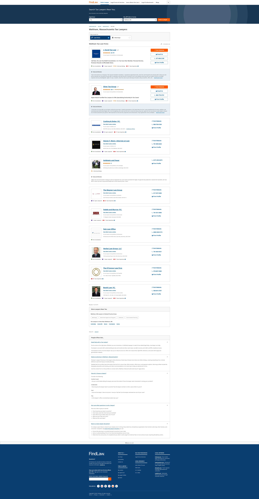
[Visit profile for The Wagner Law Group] (96, 194)
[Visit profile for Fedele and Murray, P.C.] (96, 213)
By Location (120, 470)
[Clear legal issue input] (121, 19)
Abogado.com (158, 467)
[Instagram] (109, 486)
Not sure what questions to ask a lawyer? (103, 405)
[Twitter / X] (105, 486)
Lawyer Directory (92, 26)
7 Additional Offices (130, 129)
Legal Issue (92, 17)
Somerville (99, 324)
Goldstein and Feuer (111, 160)
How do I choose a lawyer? (98, 373)
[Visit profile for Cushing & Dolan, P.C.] (96, 125)
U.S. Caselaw (138, 470)
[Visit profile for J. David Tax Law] (96, 54)
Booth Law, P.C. (109, 287)
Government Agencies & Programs (108, 317)
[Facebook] (98, 486)
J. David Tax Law (109, 50)
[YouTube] (102, 486)
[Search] (168, 2)
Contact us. (102, 465)
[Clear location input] (155, 19)
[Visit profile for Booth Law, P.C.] (96, 291)
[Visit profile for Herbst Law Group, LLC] (96, 252)
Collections (121, 317)
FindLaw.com (158, 457)
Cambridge (93, 324)
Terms (90, 494)
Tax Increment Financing (132, 317)
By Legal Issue (121, 472)
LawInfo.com (158, 473)
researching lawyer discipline (111, 428)
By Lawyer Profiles (122, 475)
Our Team (120, 457)
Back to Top (130, 443)
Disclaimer (102, 494)
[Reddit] (113, 486)
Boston (105, 324)
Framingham (112, 324)
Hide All (96, 331)
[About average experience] (138, 66)
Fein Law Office (109, 229)
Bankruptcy (94, 317)
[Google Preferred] (116, 486)
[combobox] (106, 19)
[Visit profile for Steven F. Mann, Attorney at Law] (96, 145)
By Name (120, 477)
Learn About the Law (140, 465)
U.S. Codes (137, 472)
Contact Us (120, 462)
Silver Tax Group (109, 86)
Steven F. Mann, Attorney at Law (116, 141)
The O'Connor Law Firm (112, 268)
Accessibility (121, 459)
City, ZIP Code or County (129, 17)
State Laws (137, 467)
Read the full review (158, 77)
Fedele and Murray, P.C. (112, 209)
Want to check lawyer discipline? (100, 424)
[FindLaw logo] (94, 2)
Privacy (96, 494)
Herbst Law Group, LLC (112, 248)
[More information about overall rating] (113, 52)
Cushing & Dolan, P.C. (111, 121)
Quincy (118, 324)
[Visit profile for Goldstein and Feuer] (96, 164)
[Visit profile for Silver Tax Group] (96, 90)
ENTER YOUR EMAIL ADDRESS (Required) (98, 476)
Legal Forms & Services (140, 457)
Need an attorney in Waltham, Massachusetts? (104, 357)
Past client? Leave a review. (109, 124)
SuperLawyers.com (159, 462)
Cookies (108, 494)
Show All (91, 331)
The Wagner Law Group (112, 190)
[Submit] (109, 479)
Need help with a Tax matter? (99, 342)
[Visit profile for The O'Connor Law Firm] (96, 272)
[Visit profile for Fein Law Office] (96, 233)
